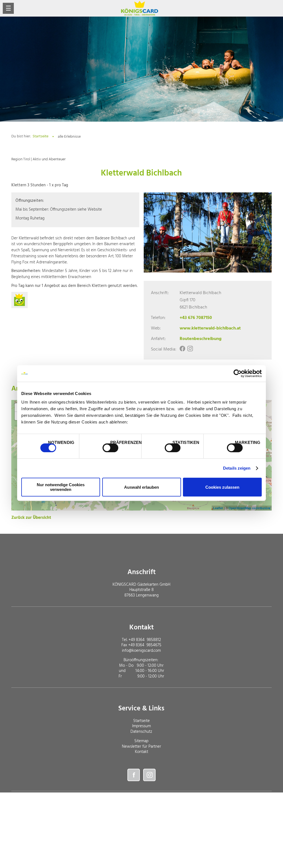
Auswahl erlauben (141, 487)
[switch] (110, 447)
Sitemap (141, 741)
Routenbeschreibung (200, 338)
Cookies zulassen (222, 487)
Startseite (40, 136)
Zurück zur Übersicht (31, 517)
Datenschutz (141, 731)
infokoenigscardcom (141, 650)
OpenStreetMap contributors (249, 508)
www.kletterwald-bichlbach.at (210, 328)
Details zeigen (236, 468)
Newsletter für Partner (141, 746)
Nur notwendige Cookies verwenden (61, 487)
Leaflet (218, 508)
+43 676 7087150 (196, 317)
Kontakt (141, 752)
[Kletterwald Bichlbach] (208, 232)
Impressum (141, 726)
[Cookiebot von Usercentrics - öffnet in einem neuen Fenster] (237, 373)
